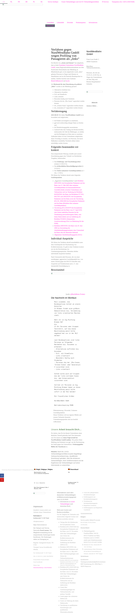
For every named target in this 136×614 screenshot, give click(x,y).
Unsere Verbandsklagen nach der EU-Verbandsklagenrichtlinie (80, 2)
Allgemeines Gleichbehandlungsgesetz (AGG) (68, 235)
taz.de (67, 81)
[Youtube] (2, 480)
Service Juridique (53, 2)
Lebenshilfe (60, 22)
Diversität (70, 22)
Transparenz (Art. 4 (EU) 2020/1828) (123, 2)
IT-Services (105, 2)
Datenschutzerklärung (38, 567)
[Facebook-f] (2, 476)
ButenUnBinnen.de (57, 81)
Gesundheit (50, 22)
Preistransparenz (81, 22)
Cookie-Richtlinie (48, 567)
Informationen (93, 22)
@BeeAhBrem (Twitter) (77, 294)
